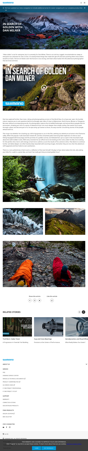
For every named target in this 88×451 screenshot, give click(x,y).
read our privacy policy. (74, 444)
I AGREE (36, 448)
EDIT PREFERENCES (48, 448)
